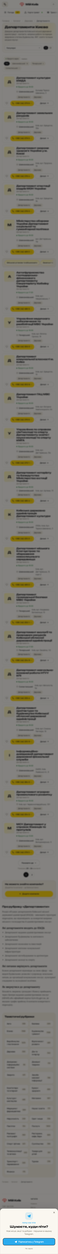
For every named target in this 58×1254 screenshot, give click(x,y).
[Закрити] (54, 1212)
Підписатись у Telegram (31, 1241)
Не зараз (29, 1248)
